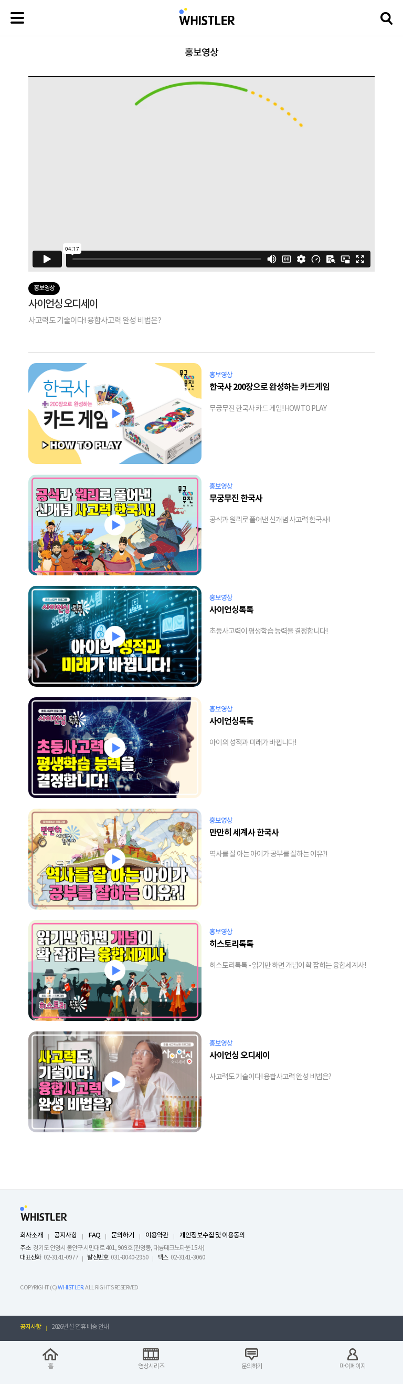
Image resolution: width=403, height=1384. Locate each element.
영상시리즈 (151, 1366)
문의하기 (122, 1236)
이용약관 (156, 1236)
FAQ (94, 1236)
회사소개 (31, 1236)
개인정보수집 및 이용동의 (212, 1236)
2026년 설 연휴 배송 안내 (80, 1327)
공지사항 (65, 1236)
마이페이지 (353, 1366)
